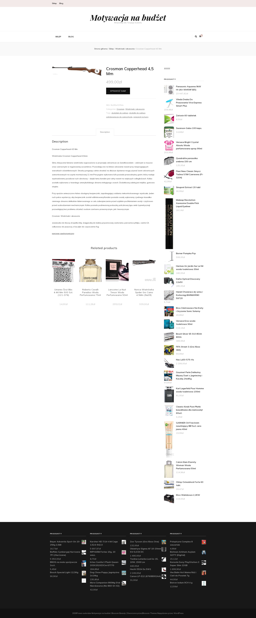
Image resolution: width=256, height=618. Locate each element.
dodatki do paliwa (137, 113)
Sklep (54, 3)
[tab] (105, 132)
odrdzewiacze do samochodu (119, 117)
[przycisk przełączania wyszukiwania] (196, 37)
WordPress (178, 613)
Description (105, 132)
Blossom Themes (149, 613)
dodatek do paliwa (119, 113)
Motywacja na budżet (128, 17)
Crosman (120, 109)
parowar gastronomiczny (63, 233)
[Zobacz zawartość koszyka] (200, 36)
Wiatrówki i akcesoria (135, 109)
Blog (61, 3)
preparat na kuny (140, 117)
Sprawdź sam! (118, 91)
